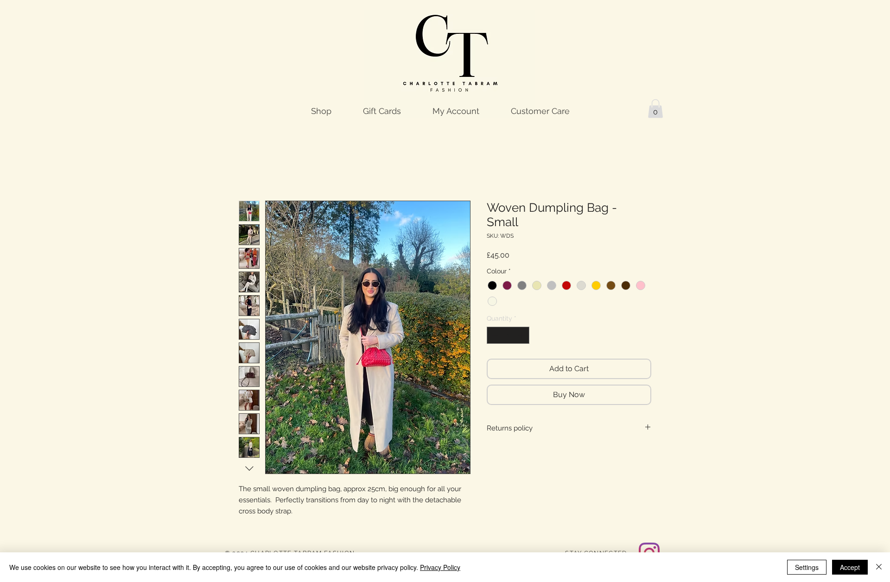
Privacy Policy (440, 567)
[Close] (878, 567)
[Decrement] (494, 335)
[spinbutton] (508, 335)
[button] (655, 108)
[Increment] (522, 335)
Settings (807, 567)
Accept (850, 567)
